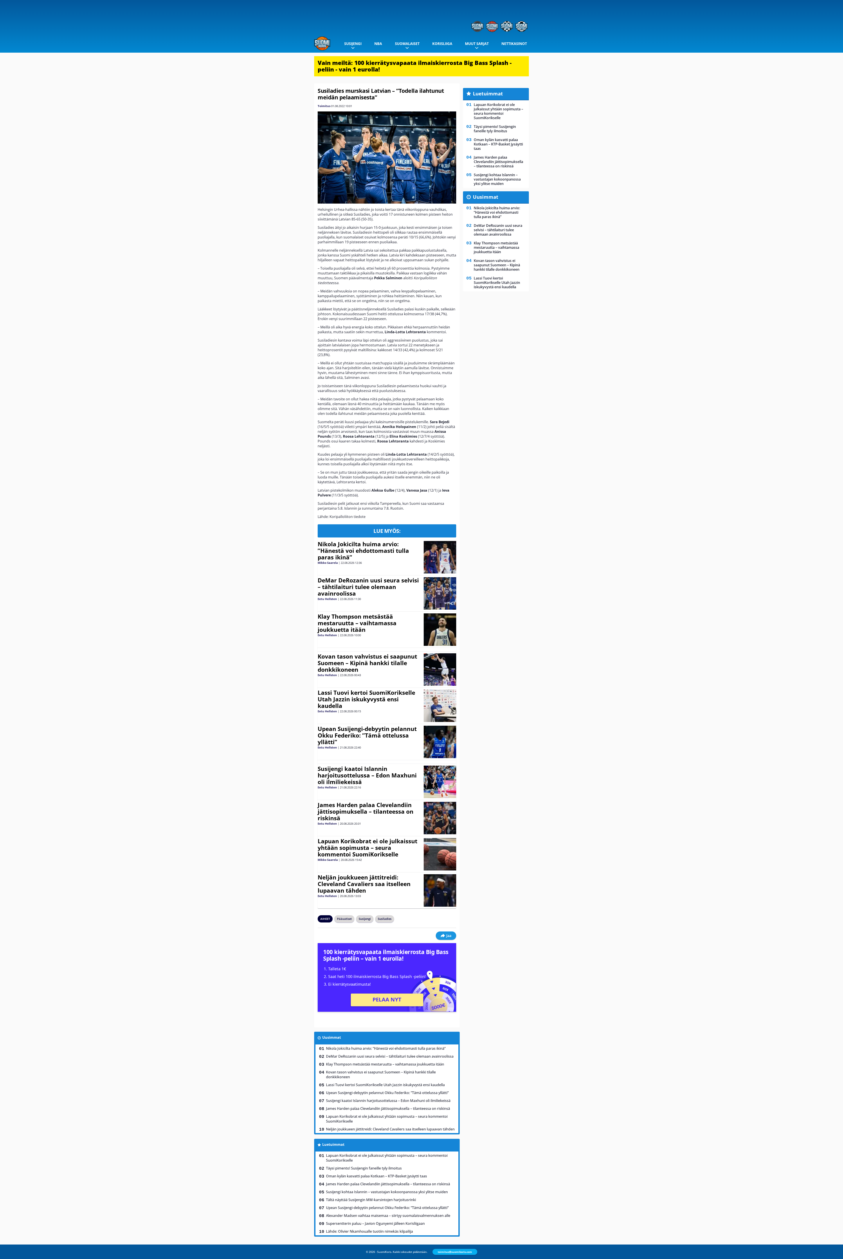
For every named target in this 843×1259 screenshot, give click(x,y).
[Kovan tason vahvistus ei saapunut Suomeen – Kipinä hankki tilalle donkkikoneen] (440, 669)
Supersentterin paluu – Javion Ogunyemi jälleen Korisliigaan (375, 1223)
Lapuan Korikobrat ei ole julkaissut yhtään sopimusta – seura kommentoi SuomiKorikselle (367, 847)
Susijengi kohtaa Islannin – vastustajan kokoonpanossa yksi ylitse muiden (387, 1191)
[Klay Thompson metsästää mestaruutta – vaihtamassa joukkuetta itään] (440, 629)
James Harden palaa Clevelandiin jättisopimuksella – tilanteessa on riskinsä (365, 811)
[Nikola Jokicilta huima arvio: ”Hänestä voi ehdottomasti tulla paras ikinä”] (440, 557)
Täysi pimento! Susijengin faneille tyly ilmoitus (364, 1168)
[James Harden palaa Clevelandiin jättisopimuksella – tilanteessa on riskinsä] (440, 818)
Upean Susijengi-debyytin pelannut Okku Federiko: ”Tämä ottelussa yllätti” (367, 735)
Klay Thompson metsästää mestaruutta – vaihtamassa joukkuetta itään (357, 623)
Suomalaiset (407, 43)
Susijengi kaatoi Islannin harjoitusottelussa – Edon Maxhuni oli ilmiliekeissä (367, 775)
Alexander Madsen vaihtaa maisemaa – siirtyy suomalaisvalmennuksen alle (388, 1215)
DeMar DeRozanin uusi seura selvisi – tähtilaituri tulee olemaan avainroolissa (368, 586)
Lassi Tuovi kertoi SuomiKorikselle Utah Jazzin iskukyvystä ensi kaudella (366, 699)
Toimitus (324, 106)
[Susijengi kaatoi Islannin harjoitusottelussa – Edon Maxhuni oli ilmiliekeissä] (440, 782)
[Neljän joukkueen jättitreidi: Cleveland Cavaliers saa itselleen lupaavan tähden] (440, 890)
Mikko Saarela (328, 563)
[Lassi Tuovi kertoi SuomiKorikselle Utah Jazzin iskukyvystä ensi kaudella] (440, 705)
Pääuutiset (344, 919)
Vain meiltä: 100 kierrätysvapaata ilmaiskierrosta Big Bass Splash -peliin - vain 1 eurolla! (415, 66)
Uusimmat (331, 1037)
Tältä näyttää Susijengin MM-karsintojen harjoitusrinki (371, 1199)
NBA (378, 43)
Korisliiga (442, 43)
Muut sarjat (477, 43)
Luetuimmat (333, 1144)
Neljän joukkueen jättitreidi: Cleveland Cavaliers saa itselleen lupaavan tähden (364, 883)
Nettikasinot (514, 43)
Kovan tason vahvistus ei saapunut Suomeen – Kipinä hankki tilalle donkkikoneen (367, 662)
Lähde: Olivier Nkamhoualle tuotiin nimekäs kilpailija (369, 1231)
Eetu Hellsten (327, 599)
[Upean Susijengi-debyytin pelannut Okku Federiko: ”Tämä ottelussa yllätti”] (440, 742)
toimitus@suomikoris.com (455, 1252)
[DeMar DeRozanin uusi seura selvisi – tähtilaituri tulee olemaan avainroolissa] (440, 593)
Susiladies (384, 919)
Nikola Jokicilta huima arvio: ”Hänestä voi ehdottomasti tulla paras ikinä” (363, 550)
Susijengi (353, 43)
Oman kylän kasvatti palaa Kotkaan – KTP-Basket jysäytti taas (376, 1176)
